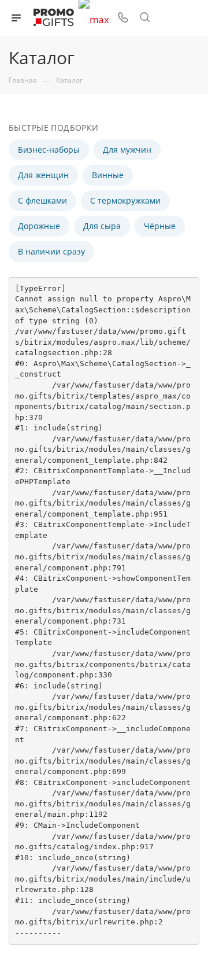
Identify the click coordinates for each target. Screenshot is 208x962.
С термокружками (125, 200)
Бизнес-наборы (49, 149)
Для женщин (43, 174)
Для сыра (102, 225)
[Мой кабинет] (166, 18)
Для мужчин (127, 149)
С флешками (42, 200)
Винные (108, 174)
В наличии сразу (51, 251)
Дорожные (39, 225)
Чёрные (160, 225)
